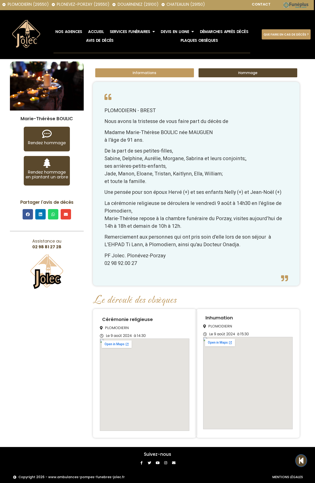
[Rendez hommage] (47, 133)
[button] (28, 214)
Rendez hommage (47, 143)
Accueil (96, 31)
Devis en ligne (175, 31)
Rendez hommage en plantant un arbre (47, 174)
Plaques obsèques (199, 40)
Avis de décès (99, 40)
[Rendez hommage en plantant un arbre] (47, 163)
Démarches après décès (224, 31)
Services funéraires (130, 31)
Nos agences (68, 31)
